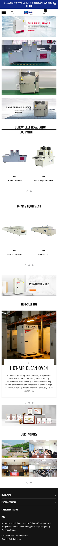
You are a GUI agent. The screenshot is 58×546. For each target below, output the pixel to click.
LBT (14, 176)
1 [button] (27, 191)
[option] (14, 164)
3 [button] (33, 265)
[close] (54, 4)
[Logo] (28, 12)
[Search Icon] (12, 12)
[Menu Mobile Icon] (4, 12)
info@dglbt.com (14, 539)
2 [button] (31, 191)
